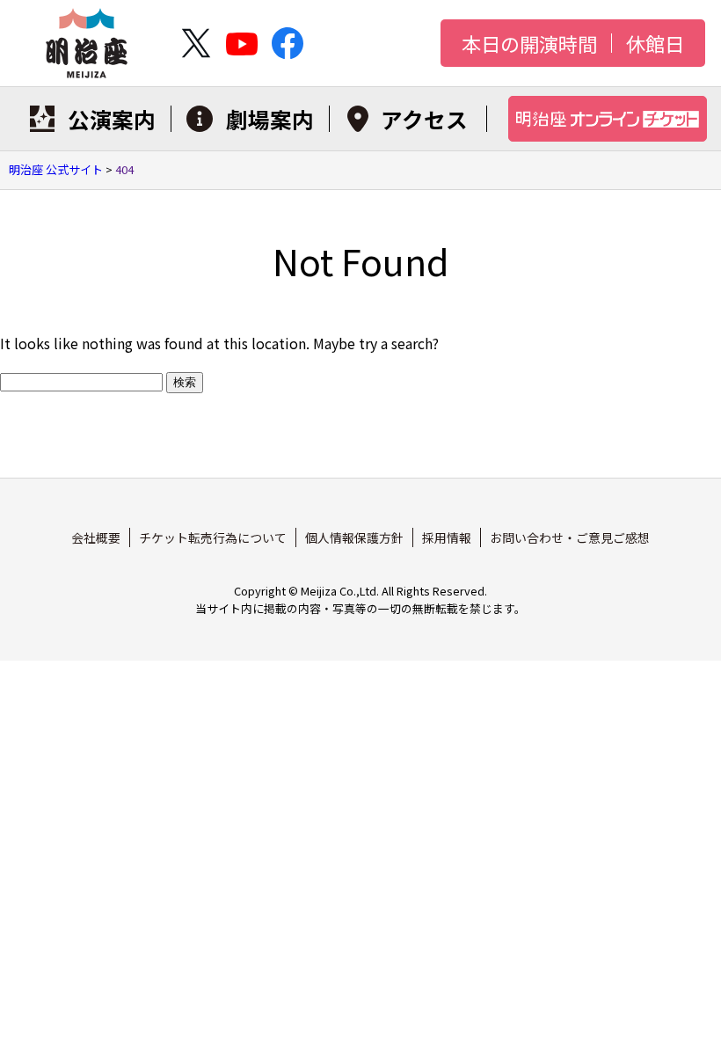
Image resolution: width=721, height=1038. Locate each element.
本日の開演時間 (529, 43)
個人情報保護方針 (354, 537)
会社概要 (95, 537)
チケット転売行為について (213, 537)
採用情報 (446, 537)
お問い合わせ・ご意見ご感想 (570, 537)
